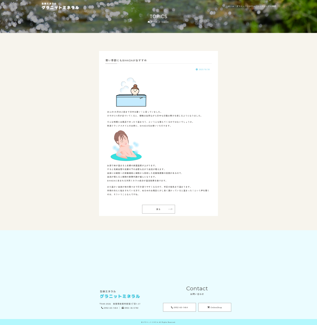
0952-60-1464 (111, 308)
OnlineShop (216, 307)
